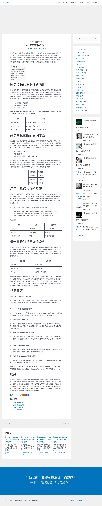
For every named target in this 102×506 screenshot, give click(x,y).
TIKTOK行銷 (79, 70)
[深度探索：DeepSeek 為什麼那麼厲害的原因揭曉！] (79, 229)
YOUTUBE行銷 (80, 73)
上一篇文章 (6, 423)
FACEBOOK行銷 (32, 48)
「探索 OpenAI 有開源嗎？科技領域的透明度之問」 (90, 174)
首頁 (59, 2)
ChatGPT (79, 52)
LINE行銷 (78, 64)
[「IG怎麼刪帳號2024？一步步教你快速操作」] (79, 136)
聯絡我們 (95, 2)
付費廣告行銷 (79, 76)
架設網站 (78, 90)
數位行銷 (78, 87)
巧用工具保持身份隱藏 (17, 73)
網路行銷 (78, 96)
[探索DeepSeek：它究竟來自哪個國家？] (79, 196)
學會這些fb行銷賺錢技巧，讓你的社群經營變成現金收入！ (59, 447)
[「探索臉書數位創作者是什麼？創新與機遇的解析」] (79, 146)
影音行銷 (78, 84)
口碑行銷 (78, 81)
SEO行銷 (78, 67)
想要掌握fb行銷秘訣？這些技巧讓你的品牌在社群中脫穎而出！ (11, 447)
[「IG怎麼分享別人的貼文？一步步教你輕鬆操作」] (79, 122)
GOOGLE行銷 (80, 58)
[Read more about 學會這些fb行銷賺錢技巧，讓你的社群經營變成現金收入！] (60, 439)
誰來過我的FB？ (18, 403)
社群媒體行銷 (79, 93)
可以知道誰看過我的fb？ (21, 407)
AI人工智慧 (79, 50)
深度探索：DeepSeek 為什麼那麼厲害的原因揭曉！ (90, 229)
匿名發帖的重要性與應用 (18, 69)
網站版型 (73, 2)
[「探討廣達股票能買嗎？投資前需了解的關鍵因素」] (79, 160)
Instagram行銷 (80, 61)
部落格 (88, 2)
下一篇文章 (67, 423)
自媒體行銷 (79, 101)
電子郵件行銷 (79, 110)
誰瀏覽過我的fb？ (19, 409)
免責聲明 (79, 500)
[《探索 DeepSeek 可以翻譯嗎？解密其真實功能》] (79, 215)
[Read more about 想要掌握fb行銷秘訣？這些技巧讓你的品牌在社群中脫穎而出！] (12, 439)
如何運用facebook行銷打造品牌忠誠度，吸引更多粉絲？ (28, 447)
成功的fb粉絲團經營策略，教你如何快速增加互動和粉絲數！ (43, 447)
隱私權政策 (73, 500)
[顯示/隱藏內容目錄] (22, 67)
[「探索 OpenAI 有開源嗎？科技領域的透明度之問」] (79, 174)
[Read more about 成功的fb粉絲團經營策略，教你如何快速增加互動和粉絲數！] (44, 439)
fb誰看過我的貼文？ (20, 405)
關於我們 (65, 2)
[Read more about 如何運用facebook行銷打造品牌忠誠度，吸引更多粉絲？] (28, 439)
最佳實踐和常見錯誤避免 (18, 75)
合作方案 (81, 2)
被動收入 (78, 104)
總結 (13, 79)
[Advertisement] (51, 17)
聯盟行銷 (78, 99)
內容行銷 (78, 78)
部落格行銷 (79, 107)
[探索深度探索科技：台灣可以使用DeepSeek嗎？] (79, 205)
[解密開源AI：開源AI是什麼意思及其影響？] (79, 186)
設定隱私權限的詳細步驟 (18, 71)
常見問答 (14, 77)
